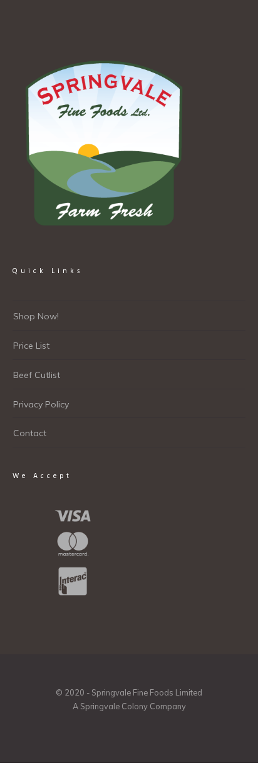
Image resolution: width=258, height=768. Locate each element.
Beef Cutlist (36, 375)
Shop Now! (36, 316)
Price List (31, 345)
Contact (29, 433)
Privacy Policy (41, 404)
